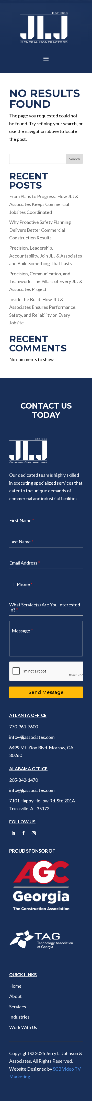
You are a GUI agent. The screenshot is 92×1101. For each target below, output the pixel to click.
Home (15, 986)
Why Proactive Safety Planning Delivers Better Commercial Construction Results (40, 229)
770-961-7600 (23, 726)
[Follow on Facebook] (23, 833)
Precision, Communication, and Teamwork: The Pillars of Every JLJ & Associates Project (46, 281)
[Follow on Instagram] (34, 833)
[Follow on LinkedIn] (13, 833)
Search (74, 159)
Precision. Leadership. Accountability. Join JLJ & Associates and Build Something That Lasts (45, 255)
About (15, 996)
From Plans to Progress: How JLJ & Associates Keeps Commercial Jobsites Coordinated (43, 204)
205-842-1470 (23, 780)
